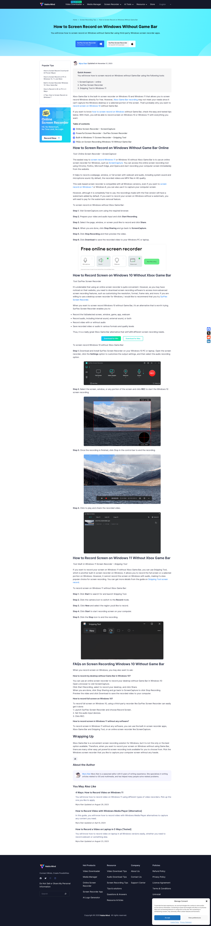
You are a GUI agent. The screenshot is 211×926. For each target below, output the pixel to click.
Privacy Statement (186, 922)
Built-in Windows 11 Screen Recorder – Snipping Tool (101, 137)
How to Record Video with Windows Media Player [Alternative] (108, 811)
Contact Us (136, 877)
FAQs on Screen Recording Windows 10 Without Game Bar (104, 142)
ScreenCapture (116, 163)
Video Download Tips (117, 871)
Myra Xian (83, 63)
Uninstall (157, 894)
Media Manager (94, 4)
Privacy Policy (159, 877)
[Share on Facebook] (208, 329)
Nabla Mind (49, 4)
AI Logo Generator (91, 897)
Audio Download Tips (117, 877)
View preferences (194, 918)
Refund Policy (159, 871)
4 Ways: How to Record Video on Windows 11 (99, 792)
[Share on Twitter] (208, 333)
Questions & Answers (117, 894)
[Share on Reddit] (208, 337)
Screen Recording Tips (88, 20)
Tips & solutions (114, 888)
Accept (167, 918)
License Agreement (161, 883)
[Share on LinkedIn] (208, 341)
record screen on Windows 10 (87, 106)
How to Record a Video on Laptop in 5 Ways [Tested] (103, 829)
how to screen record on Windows (108, 112)
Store (152, 4)
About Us (135, 871)
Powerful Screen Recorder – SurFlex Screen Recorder (101, 133)
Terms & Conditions (162, 888)
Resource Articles (115, 900)
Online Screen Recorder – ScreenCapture (95, 129)
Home (75, 20)
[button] (207, 901)
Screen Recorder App (93, 892)
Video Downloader (91, 871)
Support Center (138, 883)
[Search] (65, 893)
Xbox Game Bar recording (126, 99)
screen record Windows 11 (103, 160)
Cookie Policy (174, 922)
